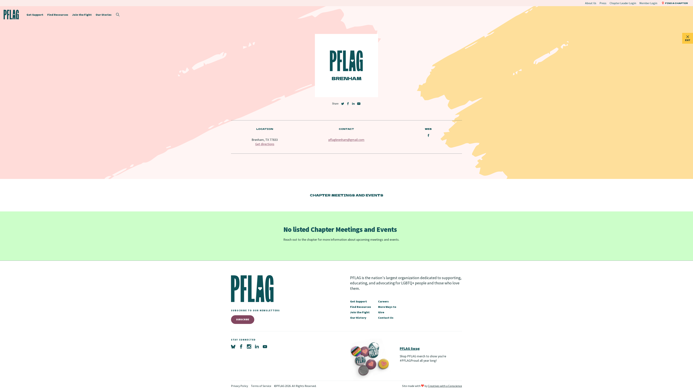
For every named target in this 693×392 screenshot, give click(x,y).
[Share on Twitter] (342, 103)
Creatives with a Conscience (445, 386)
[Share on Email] (359, 103)
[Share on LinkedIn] (353, 103)
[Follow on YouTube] (265, 347)
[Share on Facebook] (348, 103)
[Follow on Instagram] (249, 347)
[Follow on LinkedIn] (257, 347)
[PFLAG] (11, 14)
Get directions (264, 144)
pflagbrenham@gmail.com (346, 140)
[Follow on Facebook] (241, 347)
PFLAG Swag (410, 348)
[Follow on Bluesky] (233, 347)
